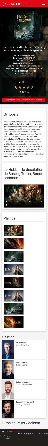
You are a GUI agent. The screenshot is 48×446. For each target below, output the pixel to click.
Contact (45, 433)
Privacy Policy (28, 433)
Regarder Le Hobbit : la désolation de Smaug (24, 100)
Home (20, 433)
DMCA (38, 433)
